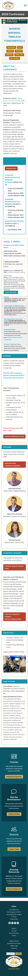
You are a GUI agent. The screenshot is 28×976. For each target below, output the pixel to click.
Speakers (19, 51)
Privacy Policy (14, 919)
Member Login (14, 945)
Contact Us (14, 948)
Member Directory (14, 941)
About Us (14, 928)
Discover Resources (14, 889)
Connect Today (14, 849)
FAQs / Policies (14, 58)
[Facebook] (10, 923)
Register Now (11, 168)
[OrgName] (8, 5)
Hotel (20, 47)
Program (10, 51)
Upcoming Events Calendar (14, 943)
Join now (11, 953)
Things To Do (19, 54)
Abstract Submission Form (14, 436)
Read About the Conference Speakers (12, 465)
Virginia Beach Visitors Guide (13, 652)
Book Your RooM (11, 292)
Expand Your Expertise (14, 777)
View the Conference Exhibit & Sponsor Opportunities (13, 616)
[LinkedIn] (18, 923)
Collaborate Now (14, 814)
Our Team (14, 930)
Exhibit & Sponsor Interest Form (14, 567)
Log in (18, 953)
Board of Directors (14, 933)
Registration (11, 47)
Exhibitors (9, 54)
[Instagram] (15, 923)
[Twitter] (12, 923)
